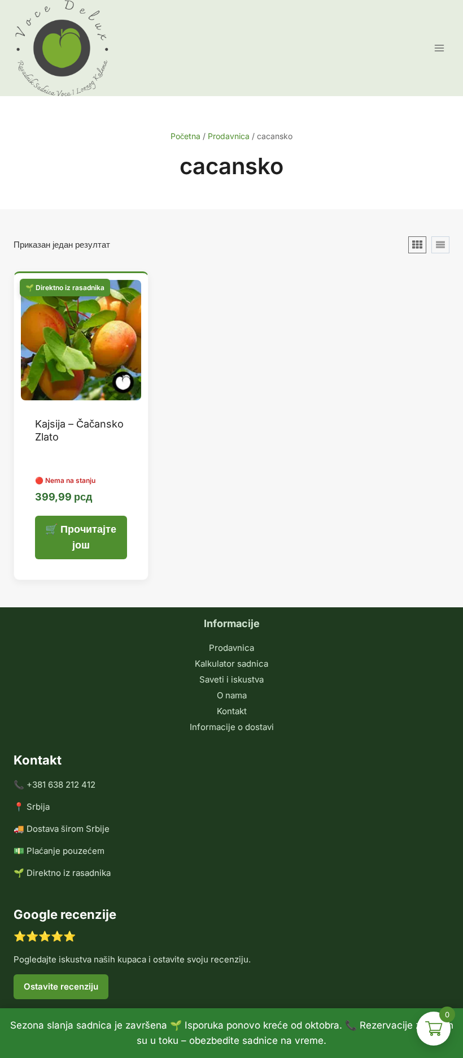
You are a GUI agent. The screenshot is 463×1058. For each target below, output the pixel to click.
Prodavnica (231, 647)
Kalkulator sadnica (231, 663)
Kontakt (232, 711)
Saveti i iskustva (231, 679)
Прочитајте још (88, 537)
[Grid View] (417, 244)
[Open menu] (439, 48)
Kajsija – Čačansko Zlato (79, 430)
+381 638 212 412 (61, 784)
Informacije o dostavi (232, 727)
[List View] (440, 244)
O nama (232, 695)
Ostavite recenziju (61, 986)
